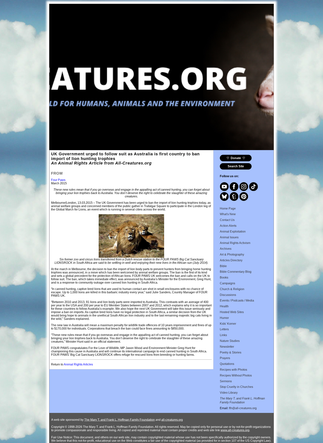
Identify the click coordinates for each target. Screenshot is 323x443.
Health (224, 306)
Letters (224, 329)
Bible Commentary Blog (235, 271)
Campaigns (227, 283)
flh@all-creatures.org (243, 408)
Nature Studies (230, 340)
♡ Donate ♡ (236, 158)
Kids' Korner (228, 323)
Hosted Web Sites (232, 312)
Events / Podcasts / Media (237, 300)
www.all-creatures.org (235, 430)
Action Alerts (228, 225)
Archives (225, 248)
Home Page (228, 208)
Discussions (228, 294)
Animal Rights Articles (78, 364)
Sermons (226, 381)
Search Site (236, 166)
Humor (224, 317)
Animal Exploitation (233, 231)
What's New (228, 214)
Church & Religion (232, 289)
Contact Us (227, 219)
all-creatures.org (172, 419)
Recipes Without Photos (236, 375)
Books (224, 277)
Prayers (225, 358)
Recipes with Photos (233, 369)
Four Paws (58, 179)
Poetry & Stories (230, 352)
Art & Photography (232, 254)
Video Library (229, 392)
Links (223, 335)
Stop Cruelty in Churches (236, 386)
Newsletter (227, 346)
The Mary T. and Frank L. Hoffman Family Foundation (119, 419)
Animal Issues (229, 237)
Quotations (227, 363)
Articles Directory (231, 260)
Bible (223, 266)
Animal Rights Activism (235, 242)
